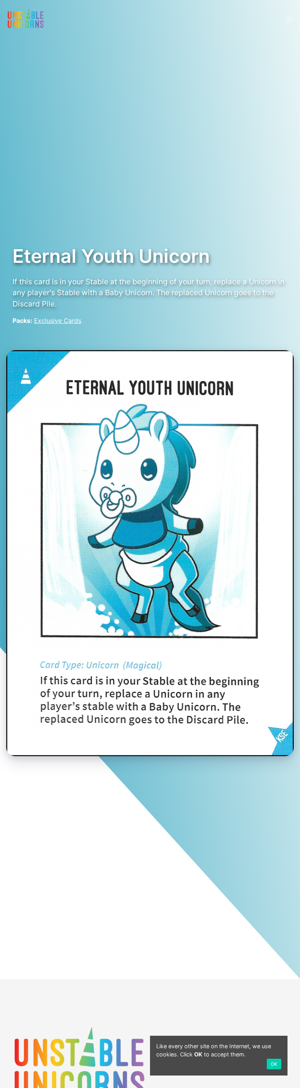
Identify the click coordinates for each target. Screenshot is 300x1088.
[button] (290, 19)
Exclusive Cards (57, 320)
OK (274, 1064)
